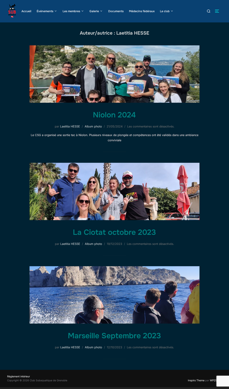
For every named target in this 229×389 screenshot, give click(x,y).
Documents (116, 11)
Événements (45, 11)
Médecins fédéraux (142, 11)
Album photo (93, 126)
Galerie (94, 11)
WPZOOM (216, 380)
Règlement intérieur (18, 376)
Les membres (71, 11)
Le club (165, 11)
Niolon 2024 (114, 115)
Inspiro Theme (196, 380)
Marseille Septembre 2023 (114, 336)
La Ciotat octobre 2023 (114, 232)
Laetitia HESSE (70, 126)
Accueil (26, 11)
